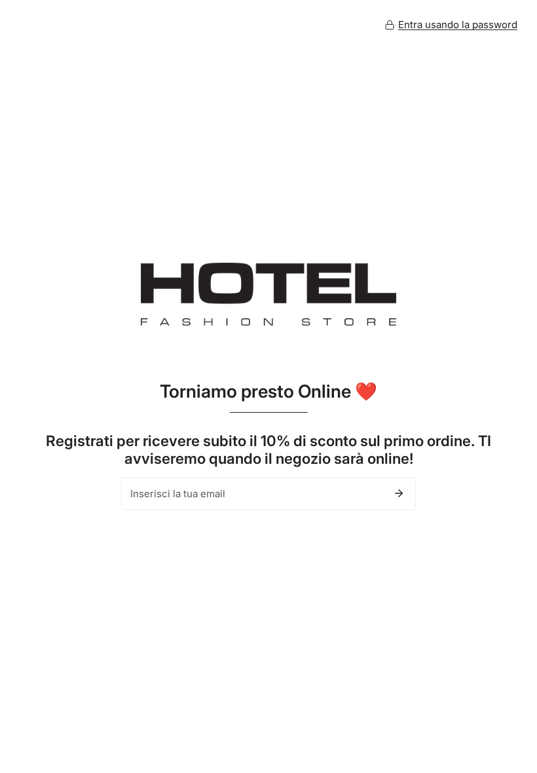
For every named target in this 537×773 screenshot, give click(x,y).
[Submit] (399, 493)
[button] (451, 25)
